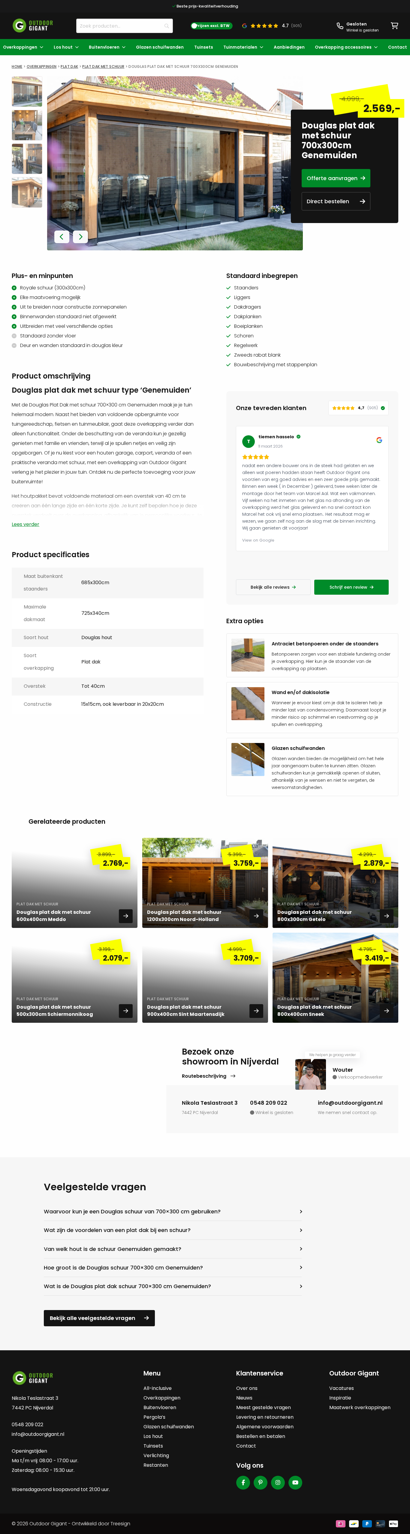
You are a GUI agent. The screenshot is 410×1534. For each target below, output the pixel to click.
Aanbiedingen (289, 47)
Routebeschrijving (205, 1076)
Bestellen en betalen (260, 1436)
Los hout (63, 47)
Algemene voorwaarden (265, 1426)
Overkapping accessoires (343, 47)
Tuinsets (203, 47)
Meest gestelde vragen (263, 1407)
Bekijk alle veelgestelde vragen (92, 1318)
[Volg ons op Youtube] (295, 1483)
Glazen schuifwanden (160, 47)
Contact (397, 47)
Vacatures (341, 1388)
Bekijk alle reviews (270, 587)
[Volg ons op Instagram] (278, 1483)
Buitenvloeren (104, 47)
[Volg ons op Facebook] (243, 1483)
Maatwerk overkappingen (359, 1407)
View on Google (258, 540)
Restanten (155, 1465)
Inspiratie (340, 1397)
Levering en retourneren (265, 1417)
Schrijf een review (348, 587)
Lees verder (25, 524)
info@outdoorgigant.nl (350, 1103)
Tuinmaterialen (240, 47)
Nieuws (244, 1397)
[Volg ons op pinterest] (260, 1483)
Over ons (247, 1388)
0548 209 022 (268, 1103)
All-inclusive (157, 1388)
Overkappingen (20, 47)
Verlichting (156, 1455)
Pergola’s (154, 1417)
